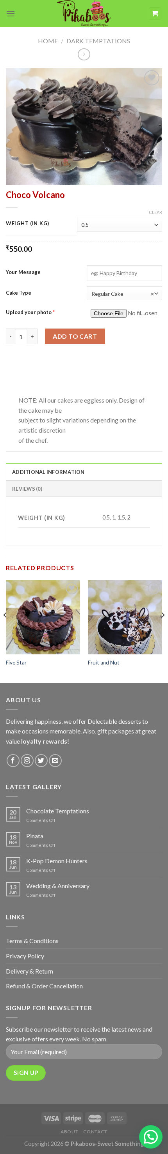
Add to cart (75, 336)
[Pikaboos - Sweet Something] (84, 13)
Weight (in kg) (27, 223)
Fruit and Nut (104, 662)
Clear (155, 212)
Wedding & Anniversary (57, 885)
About (69, 1132)
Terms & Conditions (32, 940)
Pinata (34, 835)
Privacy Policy (25, 956)
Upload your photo (30, 312)
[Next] (162, 631)
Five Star (16, 662)
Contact (95, 1132)
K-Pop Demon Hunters (57, 860)
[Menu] (10, 13)
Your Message (23, 272)
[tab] (84, 471)
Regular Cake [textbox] (122, 293)
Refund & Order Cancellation (44, 986)
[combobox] (124, 293)
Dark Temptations (98, 40)
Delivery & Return (29, 971)
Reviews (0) (27, 489)
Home (48, 40)
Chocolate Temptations (57, 811)
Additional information (48, 472)
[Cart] (155, 13)
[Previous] (5, 631)
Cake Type (18, 293)
